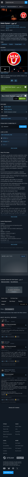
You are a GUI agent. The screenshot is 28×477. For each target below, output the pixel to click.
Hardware (17, 431)
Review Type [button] (4, 298)
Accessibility (6, 445)
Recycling (17, 434)
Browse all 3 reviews (14, 407)
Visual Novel (18, 44)
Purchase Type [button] (14, 298)
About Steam (6, 426)
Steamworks (6, 431)
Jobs (16, 429)
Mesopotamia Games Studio (12, 25)
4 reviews (13, 321)
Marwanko (7, 342)
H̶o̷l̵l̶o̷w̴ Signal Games (10, 369)
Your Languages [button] (8, 309)
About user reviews (5, 281)
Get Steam (17, 443)
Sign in (2, 75)
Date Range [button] (12, 301)
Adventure (4, 44)
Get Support (18, 448)
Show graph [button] (22, 304)
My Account (18, 450)
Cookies (5, 450)
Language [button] (3, 301)
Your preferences (14, 281)
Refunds (5, 453)
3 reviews (12, 343)
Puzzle (11, 44)
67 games (6, 343)
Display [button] (3, 304)
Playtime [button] (20, 301)
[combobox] (15, 2)
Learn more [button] (23, 126)
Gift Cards (5, 436)
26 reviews (13, 371)
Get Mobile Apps (8, 472)
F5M (6, 320)
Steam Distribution (7, 434)
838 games (7, 371)
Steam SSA (5, 429)
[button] (3, 6)
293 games (7, 321)
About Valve (18, 426)
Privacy (4, 443)
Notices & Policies (7, 448)
